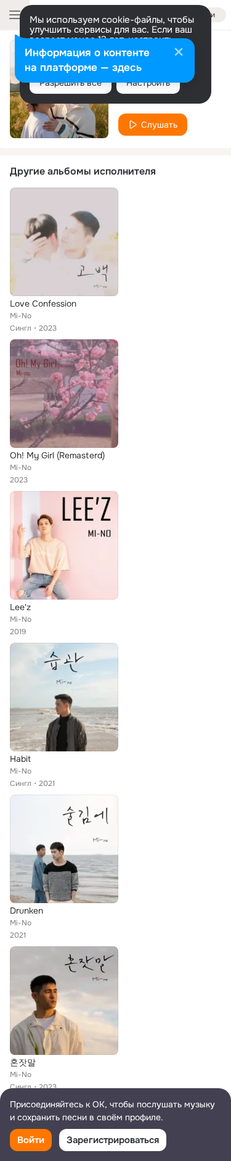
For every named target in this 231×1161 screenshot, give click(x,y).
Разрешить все (70, 82)
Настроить (148, 82)
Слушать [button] (159, 124)
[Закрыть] (178, 53)
